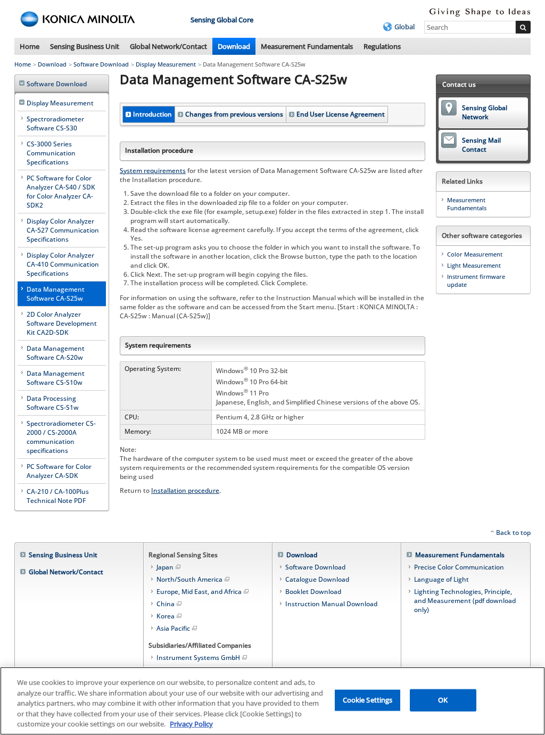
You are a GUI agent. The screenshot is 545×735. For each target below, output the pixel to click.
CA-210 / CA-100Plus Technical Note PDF (58, 496)
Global (404, 26)
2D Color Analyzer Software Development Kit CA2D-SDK (62, 323)
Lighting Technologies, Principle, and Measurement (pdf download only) (465, 600)
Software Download (101, 64)
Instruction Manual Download (331, 603)
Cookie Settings (368, 700)
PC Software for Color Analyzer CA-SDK (59, 471)
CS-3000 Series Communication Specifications (51, 153)
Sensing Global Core (222, 19)
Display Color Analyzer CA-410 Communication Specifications (63, 264)
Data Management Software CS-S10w (56, 378)
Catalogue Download (317, 579)
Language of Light (441, 579)
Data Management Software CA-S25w (56, 294)
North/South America (189, 579)
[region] (272, 701)
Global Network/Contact (168, 46)
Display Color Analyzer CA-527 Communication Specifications (63, 230)
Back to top (513, 532)
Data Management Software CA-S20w (56, 353)
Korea (165, 616)
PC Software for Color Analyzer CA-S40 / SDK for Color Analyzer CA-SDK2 (61, 192)
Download (234, 46)
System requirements (153, 170)
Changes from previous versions (234, 114)
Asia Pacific (173, 628)
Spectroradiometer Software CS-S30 (55, 123)
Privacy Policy (191, 724)
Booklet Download (313, 591)
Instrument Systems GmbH (198, 657)
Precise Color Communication (459, 567)
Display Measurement (166, 64)
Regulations (382, 46)
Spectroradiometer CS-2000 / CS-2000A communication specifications (61, 437)
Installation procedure (185, 490)
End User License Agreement (340, 114)
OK (443, 700)
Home (29, 46)
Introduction (152, 114)
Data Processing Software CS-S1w (53, 403)
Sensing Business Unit (84, 46)
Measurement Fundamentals (307, 46)
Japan (165, 567)
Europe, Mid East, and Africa (199, 591)
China (165, 603)
